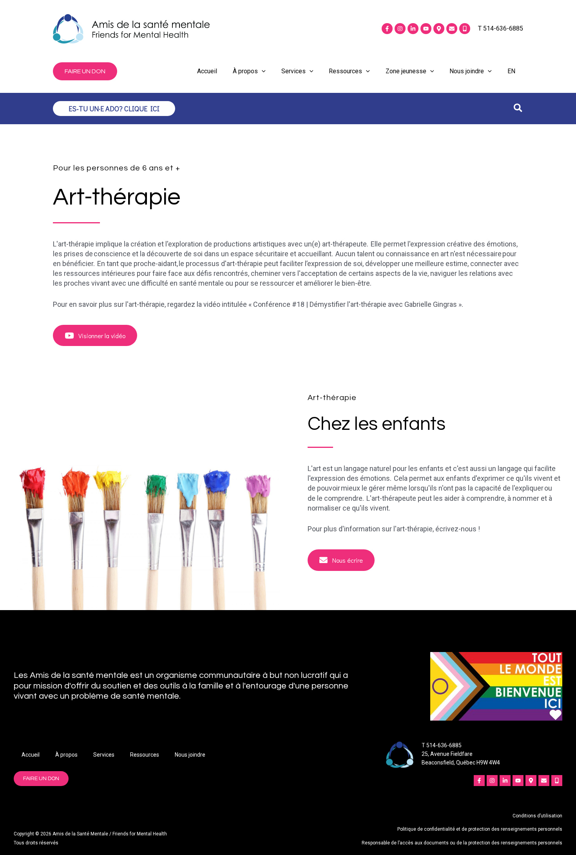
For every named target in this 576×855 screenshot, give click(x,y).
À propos (245, 71)
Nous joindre (466, 71)
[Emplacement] (438, 28)
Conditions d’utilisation (537, 816)
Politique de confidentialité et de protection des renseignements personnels (479, 829)
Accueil (207, 71)
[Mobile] (464, 28)
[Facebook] (387, 28)
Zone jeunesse (406, 71)
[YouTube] (425, 28)
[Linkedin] (413, 28)
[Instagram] (400, 28)
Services (293, 71)
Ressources (345, 71)
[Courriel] (451, 28)
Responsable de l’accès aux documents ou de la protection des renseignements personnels (462, 843)
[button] (85, 71)
